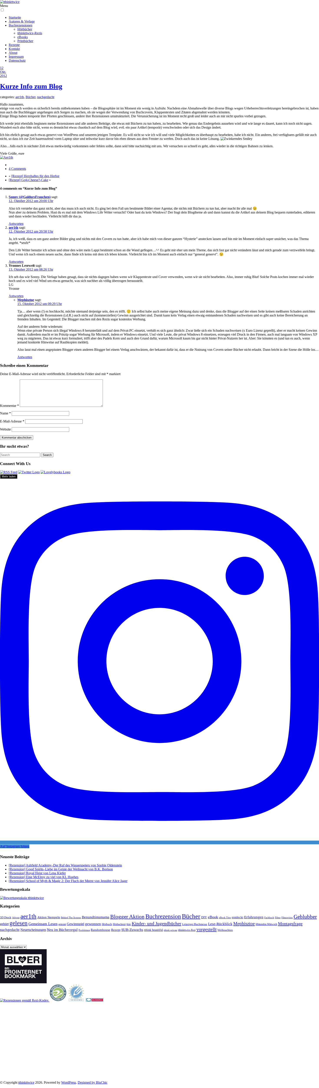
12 (1, 68)
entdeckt (237, 917)
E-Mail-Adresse (12, 421)
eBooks (22, 37)
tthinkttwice (26, 1082)
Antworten (16, 223)
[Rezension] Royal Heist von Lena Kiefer (37, 873)
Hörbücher (24, 29)
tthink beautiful (153, 930)
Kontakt (14, 49)
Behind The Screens (71, 917)
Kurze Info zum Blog (31, 86)
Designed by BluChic (92, 1082)
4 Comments (17, 169)
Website (5, 429)
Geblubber (305, 916)
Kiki (129, 924)
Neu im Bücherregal (62, 930)
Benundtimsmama (95, 917)
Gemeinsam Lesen (43, 924)
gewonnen (93, 924)
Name (5, 413)
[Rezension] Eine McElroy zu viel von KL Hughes (43, 877)
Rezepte (14, 45)
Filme (278, 917)
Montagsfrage (290, 923)
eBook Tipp (225, 917)
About (13, 53)
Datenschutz (17, 60)
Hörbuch (107, 924)
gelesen (19, 923)
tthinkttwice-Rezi (187, 930)
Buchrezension (163, 916)
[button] (2, 9)
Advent (16, 917)
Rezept (115, 930)
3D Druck (5, 917)
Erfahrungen (253, 917)
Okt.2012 (3, 74)
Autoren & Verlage (22, 21)
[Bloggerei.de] (94, 1000)
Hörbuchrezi (119, 924)
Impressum (16, 56)
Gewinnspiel (75, 924)
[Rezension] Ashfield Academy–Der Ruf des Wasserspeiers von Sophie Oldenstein (65, 865)
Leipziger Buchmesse (194, 924)
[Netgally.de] (58, 1000)
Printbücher (25, 41)
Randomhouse (100, 930)
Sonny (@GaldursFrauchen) (30, 197)
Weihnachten (225, 930)
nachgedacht (45, 97)
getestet (62, 924)
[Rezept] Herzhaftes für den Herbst (35, 176)
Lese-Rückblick (220, 924)
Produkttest (84, 930)
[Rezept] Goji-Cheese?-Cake (28, 180)
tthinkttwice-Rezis (29, 33)
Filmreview (287, 917)
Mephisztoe (25, 300)
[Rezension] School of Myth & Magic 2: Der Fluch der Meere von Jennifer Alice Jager (68, 881)
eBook (213, 917)
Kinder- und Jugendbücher (156, 923)
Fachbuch (269, 917)
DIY (204, 917)
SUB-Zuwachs (132, 930)
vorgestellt (206, 929)
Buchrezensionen (20, 25)
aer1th (19, 97)
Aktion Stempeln (48, 917)
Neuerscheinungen (33, 930)
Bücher (30, 97)
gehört (4, 924)
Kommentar (9, 405)
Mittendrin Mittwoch (266, 924)
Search (47, 455)
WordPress (68, 1082)
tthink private (170, 930)
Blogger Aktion (127, 916)
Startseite (15, 17)
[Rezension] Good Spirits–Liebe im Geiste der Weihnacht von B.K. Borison (61, 869)
